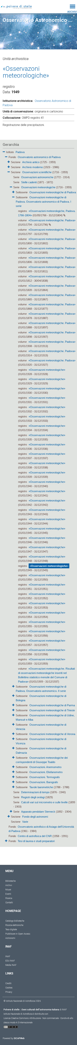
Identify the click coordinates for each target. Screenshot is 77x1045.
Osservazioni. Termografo (44, 777)
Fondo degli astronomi (35, 816)
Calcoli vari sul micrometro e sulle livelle (44, 802)
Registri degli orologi (33, 797)
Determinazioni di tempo (35, 792)
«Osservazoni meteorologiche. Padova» (51, 220)
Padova (20, 152)
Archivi (8, 885)
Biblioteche (10, 881)
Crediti (8, 983)
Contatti (9, 902)
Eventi (8, 894)
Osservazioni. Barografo (43, 782)
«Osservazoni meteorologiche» (47, 369)
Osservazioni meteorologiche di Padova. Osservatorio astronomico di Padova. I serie (43, 201)
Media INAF (10, 965)
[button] (4, 151)
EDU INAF (10, 961)
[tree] (38, 496)
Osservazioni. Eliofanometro (45, 772)
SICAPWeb (19, 1038)
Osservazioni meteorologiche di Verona (52, 734)
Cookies (9, 987)
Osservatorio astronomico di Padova (39, 157)
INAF (7, 956)
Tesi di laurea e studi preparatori (36, 841)
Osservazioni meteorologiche (38, 187)
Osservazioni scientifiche (37, 172)
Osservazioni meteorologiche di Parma (52, 705)
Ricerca (8, 898)
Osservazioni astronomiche (37, 177)
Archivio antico (30, 162)
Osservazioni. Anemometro (45, 767)
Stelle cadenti (29, 182)
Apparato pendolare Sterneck (38, 811)
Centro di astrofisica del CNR (35, 836)
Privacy (8, 992)
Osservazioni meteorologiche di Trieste (52, 710)
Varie (25, 821)
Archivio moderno (32, 167)
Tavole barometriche (41, 787)
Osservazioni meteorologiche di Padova (52, 192)
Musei (8, 889)
